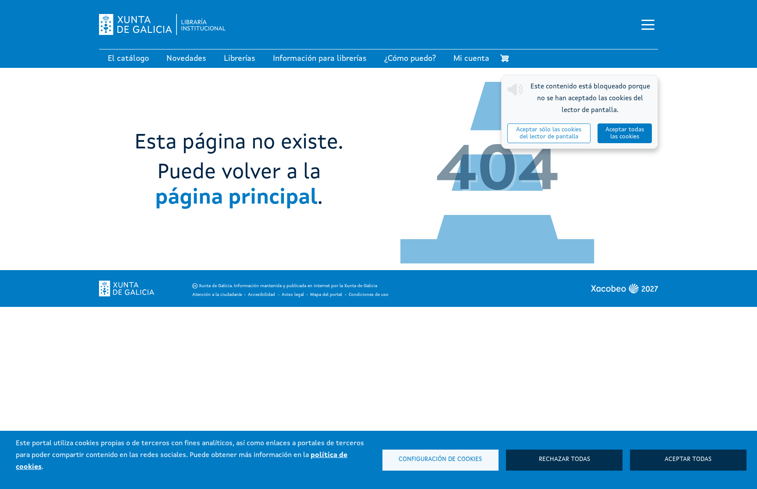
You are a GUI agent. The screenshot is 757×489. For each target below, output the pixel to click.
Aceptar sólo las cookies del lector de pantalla (548, 133)
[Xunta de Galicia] (126, 288)
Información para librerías (320, 59)
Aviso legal (293, 294)
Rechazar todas (564, 459)
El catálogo (128, 59)
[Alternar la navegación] (648, 24)
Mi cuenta (471, 59)
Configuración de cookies (440, 459)
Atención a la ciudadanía (217, 294)
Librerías (239, 59)
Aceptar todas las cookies (624, 133)
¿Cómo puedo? (410, 59)
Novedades (186, 59)
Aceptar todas (688, 459)
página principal (236, 197)
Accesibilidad (261, 294)
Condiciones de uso (369, 294)
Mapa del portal (326, 294)
